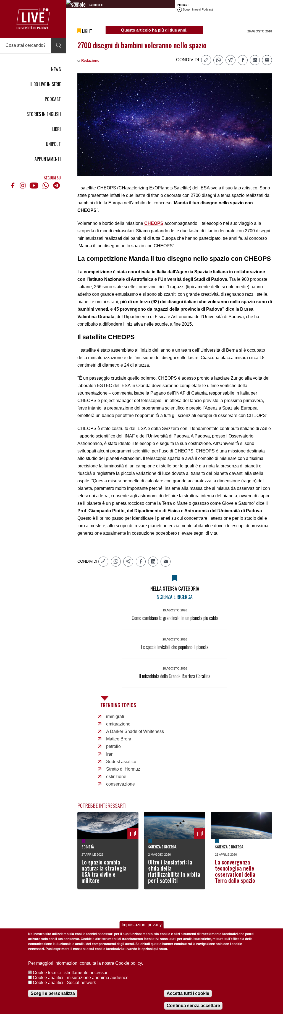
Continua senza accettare (193, 1005)
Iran (110, 754)
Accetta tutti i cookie (188, 993)
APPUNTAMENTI (48, 159)
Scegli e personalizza (53, 993)
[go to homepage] (33, 19)
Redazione (90, 60)
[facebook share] (243, 60)
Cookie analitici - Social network (64, 982)
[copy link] (206, 60)
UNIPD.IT (53, 144)
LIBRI (56, 129)
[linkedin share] (255, 60)
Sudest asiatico (121, 761)
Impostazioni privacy (142, 924)
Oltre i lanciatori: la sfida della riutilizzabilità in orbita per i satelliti (174, 871)
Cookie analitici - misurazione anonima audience (81, 977)
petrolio (113, 746)
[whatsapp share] (218, 60)
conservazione (120, 784)
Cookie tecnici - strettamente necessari (71, 972)
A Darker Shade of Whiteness (135, 731)
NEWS (56, 69)
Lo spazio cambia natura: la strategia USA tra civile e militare (104, 871)
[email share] (267, 60)
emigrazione (118, 724)
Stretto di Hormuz (123, 769)
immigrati (115, 716)
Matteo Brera (118, 739)
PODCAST (53, 99)
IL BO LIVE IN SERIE (45, 84)
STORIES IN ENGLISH (44, 114)
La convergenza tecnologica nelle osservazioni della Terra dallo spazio (235, 871)
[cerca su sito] (58, 45)
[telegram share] (230, 60)
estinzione (116, 776)
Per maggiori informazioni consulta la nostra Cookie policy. (85, 963)
